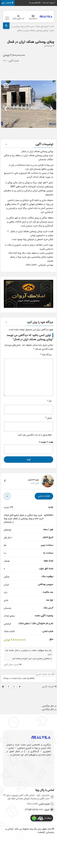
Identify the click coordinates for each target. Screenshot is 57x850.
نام (49, 401)
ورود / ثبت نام (48, 2)
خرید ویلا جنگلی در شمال (30, 515)
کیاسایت (41, 832)
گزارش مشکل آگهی (11, 664)
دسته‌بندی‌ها (33, 18)
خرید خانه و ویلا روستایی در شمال (28, 518)
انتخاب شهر (7, 2)
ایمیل (48, 418)
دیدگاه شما (46, 354)
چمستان (48, 46)
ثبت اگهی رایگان (18, 18)
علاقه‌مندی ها (34, 2)
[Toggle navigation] (6, 18)
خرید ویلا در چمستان (9, 520)
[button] (29, 144)
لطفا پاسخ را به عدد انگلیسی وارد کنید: (34, 435)
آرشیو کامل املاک (42, 26)
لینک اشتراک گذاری (44, 674)
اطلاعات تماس (44, 496)
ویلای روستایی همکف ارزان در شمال (30, 41)
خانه (52, 26)
